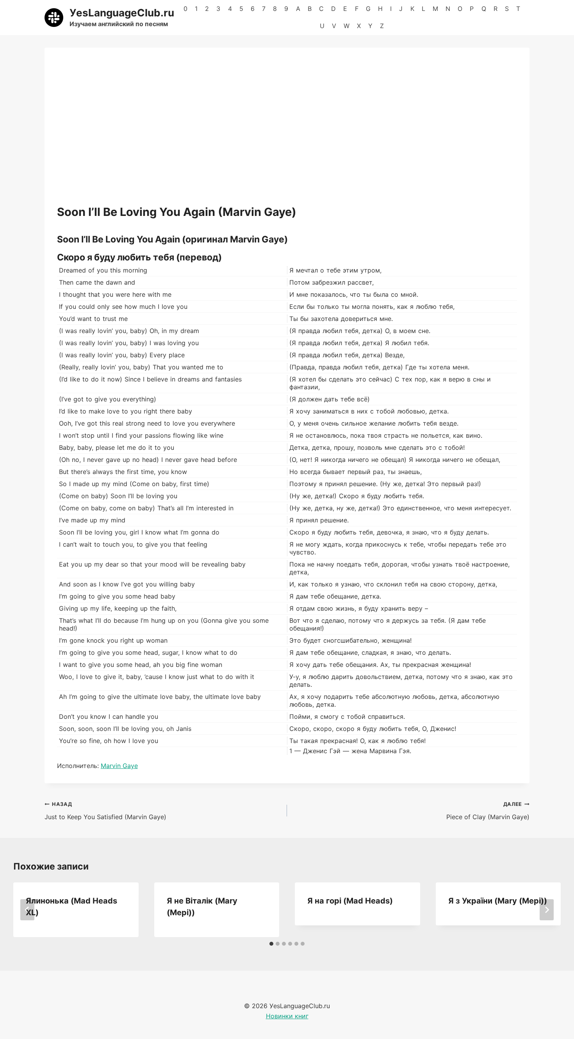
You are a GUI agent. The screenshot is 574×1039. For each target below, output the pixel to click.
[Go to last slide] (27, 909)
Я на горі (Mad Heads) (350, 900)
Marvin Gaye (119, 766)
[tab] (271, 944)
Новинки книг (287, 1016)
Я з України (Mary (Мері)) (497, 900)
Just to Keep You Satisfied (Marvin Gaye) (105, 811)
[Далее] (547, 909)
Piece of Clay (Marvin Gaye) (487, 811)
